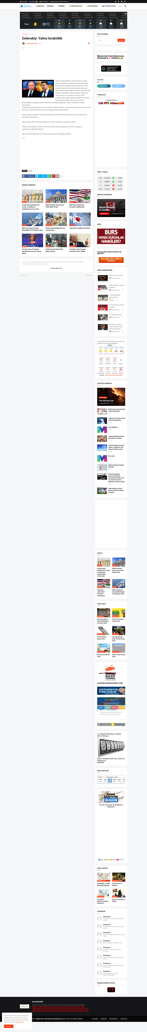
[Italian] (109, 103)
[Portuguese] (112, 103)
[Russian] (116, 103)
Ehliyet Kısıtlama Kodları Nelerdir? (116, 466)
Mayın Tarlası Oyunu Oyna (118, 655)
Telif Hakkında (113, 427)
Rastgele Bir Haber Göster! (111, 259)
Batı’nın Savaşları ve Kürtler (118, 900)
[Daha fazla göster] (61, 176)
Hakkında (104, 1019)
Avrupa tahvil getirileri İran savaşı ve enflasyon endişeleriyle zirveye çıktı (31, 207)
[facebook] (115, 1)
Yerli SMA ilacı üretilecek (115, 315)
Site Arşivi (111, 456)
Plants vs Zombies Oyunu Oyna (118, 620)
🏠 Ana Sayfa (23, 1)
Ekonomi (101, 306)
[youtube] (121, 1)
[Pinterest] (54, 176)
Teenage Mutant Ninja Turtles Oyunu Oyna (118, 639)
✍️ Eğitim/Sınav (92, 6)
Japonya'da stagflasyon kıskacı (79, 228)
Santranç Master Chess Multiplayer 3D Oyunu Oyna (103, 621)
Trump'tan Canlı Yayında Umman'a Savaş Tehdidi (77, 250)
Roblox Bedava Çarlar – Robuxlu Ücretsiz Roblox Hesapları (116, 490)
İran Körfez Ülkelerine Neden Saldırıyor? (102, 901)
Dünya (32, 34)
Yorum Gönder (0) (56, 268)
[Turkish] (122, 103)
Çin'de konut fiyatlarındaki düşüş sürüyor (54, 250)
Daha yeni (24, 275)
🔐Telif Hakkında (44, 1)
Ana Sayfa (25, 34)
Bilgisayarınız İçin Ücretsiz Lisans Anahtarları (116, 410)
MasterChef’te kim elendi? (116, 275)
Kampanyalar (102, 286)
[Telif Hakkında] (102, 429)
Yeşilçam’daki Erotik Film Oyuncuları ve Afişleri (116, 437)
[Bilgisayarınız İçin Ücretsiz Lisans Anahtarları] (102, 411)
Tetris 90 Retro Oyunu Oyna (102, 638)
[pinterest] (124, 1)
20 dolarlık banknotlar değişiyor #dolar (114, 296)
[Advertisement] (56, 63)
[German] (106, 103)
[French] (103, 103)
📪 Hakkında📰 (33, 1)
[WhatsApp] (50, 176)
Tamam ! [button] (8, 1026)
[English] (100, 103)
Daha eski (89, 275)
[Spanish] (119, 103)
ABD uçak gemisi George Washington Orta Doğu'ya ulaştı (32, 229)
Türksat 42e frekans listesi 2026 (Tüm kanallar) (116, 419)
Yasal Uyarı (123, 1019)
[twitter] (118, 1)
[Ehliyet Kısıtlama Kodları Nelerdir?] (102, 467)
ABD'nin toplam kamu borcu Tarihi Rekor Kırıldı (55, 206)
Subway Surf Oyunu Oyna (103, 655)
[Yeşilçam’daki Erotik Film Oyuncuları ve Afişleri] (102, 438)
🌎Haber (50, 6)
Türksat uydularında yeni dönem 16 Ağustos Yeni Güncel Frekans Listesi (116, 447)
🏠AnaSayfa (40, 6)
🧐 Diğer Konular (75, 6)
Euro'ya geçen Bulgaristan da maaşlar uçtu (55, 229)
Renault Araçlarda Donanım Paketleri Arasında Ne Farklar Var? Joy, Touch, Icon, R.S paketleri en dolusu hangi (116, 478)
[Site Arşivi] (102, 458)
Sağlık (100, 315)
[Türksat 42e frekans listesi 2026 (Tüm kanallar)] (102, 420)
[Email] (57, 176)
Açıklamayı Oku (19, 1022)
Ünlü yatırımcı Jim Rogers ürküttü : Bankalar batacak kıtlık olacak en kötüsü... (116, 326)
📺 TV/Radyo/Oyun (108, 6)
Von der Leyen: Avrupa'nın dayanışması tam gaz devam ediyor (31, 251)
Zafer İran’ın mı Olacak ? (117, 884)
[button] (120, 6)
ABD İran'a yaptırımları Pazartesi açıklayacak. (77, 206)
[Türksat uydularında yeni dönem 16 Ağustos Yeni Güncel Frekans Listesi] (102, 447)
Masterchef (101, 276)
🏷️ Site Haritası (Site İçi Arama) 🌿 (59, 1)
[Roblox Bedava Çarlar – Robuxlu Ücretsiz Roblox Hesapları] (102, 491)
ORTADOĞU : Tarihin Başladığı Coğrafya (103, 884)
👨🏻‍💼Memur (61, 6)
